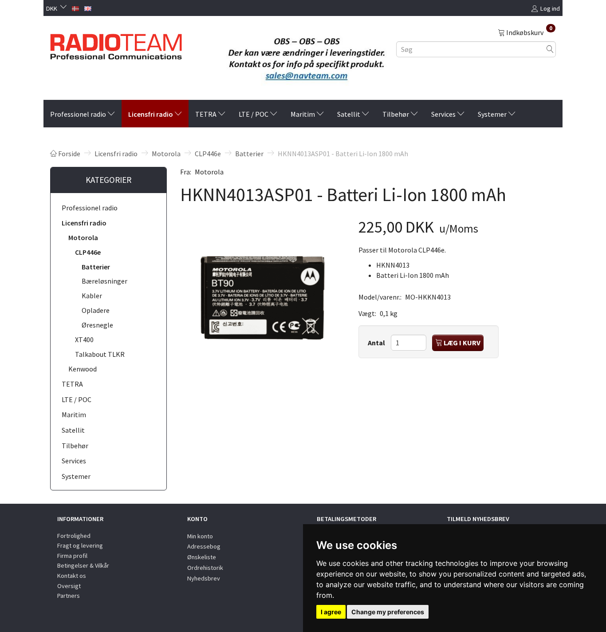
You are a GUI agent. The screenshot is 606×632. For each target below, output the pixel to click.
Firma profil (72, 556)
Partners (68, 596)
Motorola (209, 171)
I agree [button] (331, 612)
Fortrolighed (74, 536)
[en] (88, 7)
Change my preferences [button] (387, 612)
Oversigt (69, 586)
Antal (377, 342)
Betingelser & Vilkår (83, 565)
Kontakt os (71, 576)
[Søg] (550, 49)
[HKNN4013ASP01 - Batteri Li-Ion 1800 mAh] (262, 297)
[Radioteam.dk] (116, 44)
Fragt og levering (80, 545)
